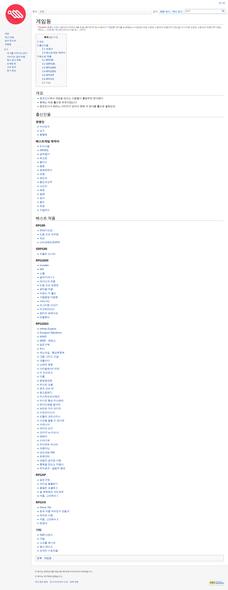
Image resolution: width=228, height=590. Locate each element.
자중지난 (45, 448)
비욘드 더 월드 (48, 293)
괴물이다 (45, 360)
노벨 (42, 273)
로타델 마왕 (46, 289)
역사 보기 (177, 11)
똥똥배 (43, 134)
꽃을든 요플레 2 (49, 487)
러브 (42, 238)
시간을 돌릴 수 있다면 (52, 420)
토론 (50, 27)
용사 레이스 (46, 546)
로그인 (222, 3)
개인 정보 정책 (41, 582)
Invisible (44, 265)
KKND (43, 336)
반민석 (43, 178)
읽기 (155, 11)
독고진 (43, 158)
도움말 (8, 44)
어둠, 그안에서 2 (49, 519)
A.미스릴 (45, 146)
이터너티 (45, 301)
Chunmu (42, 27)
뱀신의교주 (46, 182)
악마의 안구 (46, 428)
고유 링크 (11, 67)
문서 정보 (11, 70)
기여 (55, 27)
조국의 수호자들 (49, 550)
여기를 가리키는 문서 (17, 53)
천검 (42, 205)
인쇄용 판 (11, 63)
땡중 (42, 166)
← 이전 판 (49, 30)
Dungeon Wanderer (51, 332)
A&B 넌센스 (46, 534)
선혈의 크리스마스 (50, 416)
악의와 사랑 (46, 515)
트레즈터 (45, 456)
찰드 (42, 202)
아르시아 (45, 424)
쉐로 (42, 190)
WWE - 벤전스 (48, 340)
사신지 (43, 186)
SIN (42, 269)
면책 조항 (74, 582)
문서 (35, 11)
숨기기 (53, 37)
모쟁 (42, 174)
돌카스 (43, 162)
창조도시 (45, 98)
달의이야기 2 (47, 277)
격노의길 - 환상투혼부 (52, 352)
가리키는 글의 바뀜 (16, 56)
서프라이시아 (47, 412)
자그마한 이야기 (49, 305)
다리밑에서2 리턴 (49, 368)
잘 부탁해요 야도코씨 (52, 491)
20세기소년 (46, 230)
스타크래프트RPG (50, 242)
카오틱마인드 (47, 309)
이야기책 (45, 440)
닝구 (42, 130)
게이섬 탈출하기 (49, 483)
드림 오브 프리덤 (49, 234)
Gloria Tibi (45, 507)
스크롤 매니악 (47, 542)
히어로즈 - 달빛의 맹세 (52, 468)
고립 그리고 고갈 (49, 356)
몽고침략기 (46, 392)
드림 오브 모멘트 (49, 285)
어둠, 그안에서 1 (49, 495)
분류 (39, 558)
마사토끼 (45, 126)
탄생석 (43, 523)
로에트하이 (46, 170)
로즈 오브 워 (47, 388)
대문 (7, 33)
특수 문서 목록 (14, 60)
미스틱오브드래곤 (50, 396)
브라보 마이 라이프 (50, 408)
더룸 (42, 376)
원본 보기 (165, 11)
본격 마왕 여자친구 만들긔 (54, 511)
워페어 (43, 436)
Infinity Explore (48, 328)
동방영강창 (46, 380)
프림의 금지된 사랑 (50, 460)
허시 (42, 348)
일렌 (42, 194)
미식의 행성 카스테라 (52, 400)
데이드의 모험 (47, 281)
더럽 (42, 538)
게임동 (111, 27)
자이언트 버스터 (49, 444)
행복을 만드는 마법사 (52, 464)
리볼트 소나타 (47, 253)
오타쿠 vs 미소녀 (49, 432)
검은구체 (45, 344)
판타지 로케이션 (49, 313)
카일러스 (45, 210)
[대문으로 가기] (15, 14)
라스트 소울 (46, 384)
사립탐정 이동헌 (49, 297)
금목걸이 (45, 154)
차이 (41, 30)
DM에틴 (44, 150)
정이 (42, 198)
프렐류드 (45, 317)
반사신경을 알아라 (50, 404)
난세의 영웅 (46, 364)
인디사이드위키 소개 (59, 582)
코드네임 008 (47, 452)
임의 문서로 (10, 40)
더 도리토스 (46, 372)
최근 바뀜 (9, 37)
